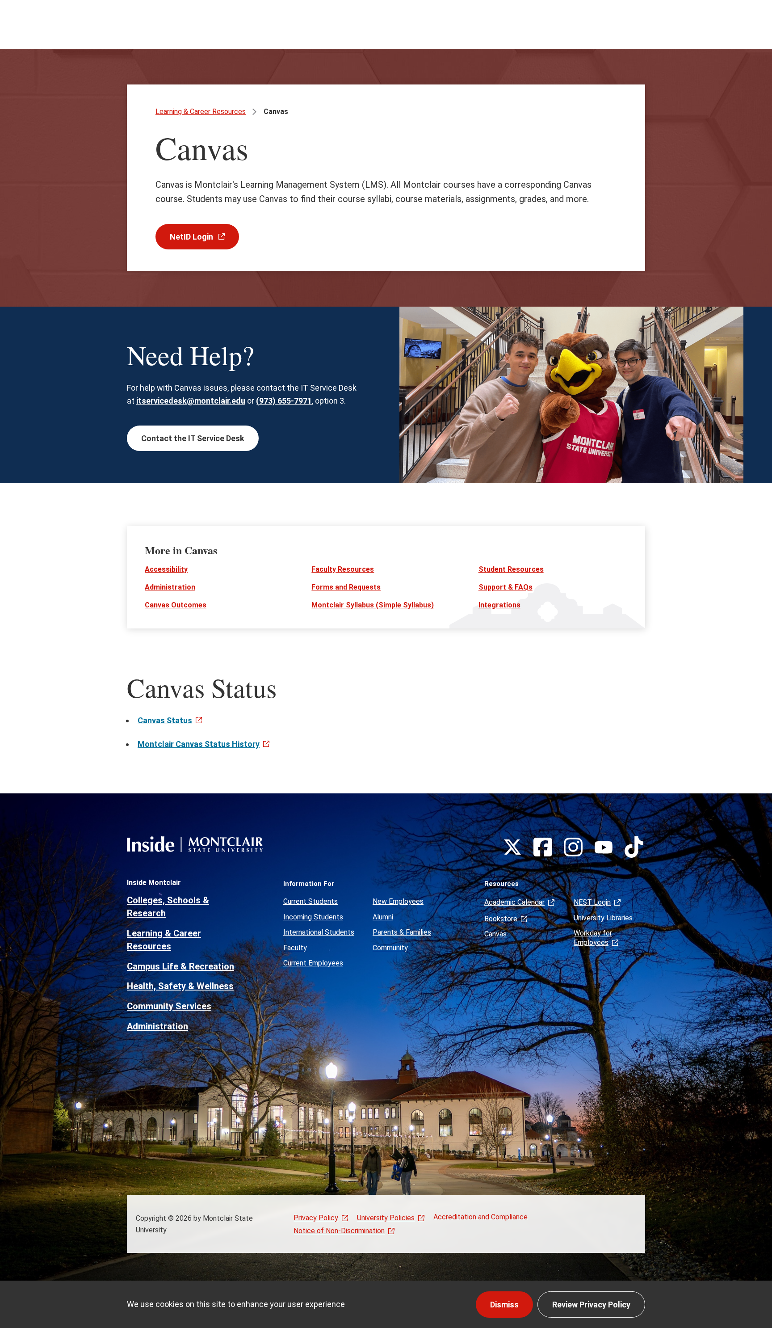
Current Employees (313, 963)
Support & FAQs (505, 587)
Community (390, 948)
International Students (318, 932)
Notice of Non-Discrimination (339, 1231)
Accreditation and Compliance (480, 1217)
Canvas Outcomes (175, 605)
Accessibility (166, 569)
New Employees (398, 901)
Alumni (383, 917)
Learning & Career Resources (200, 111)
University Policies (386, 1218)
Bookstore (500, 919)
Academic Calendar (514, 902)
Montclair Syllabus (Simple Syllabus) (372, 605)
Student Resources (511, 569)
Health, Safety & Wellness (180, 986)
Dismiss (504, 1304)
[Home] (195, 844)
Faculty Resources (342, 569)
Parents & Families (402, 932)
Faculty (295, 948)
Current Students (310, 901)
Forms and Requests (346, 587)
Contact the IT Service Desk (192, 438)
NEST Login (592, 902)
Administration (170, 587)
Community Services (169, 1006)
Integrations (499, 605)
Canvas (495, 934)
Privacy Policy (316, 1218)
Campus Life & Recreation (180, 966)
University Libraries (603, 918)
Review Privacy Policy (591, 1304)
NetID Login (192, 236)
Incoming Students (313, 917)
